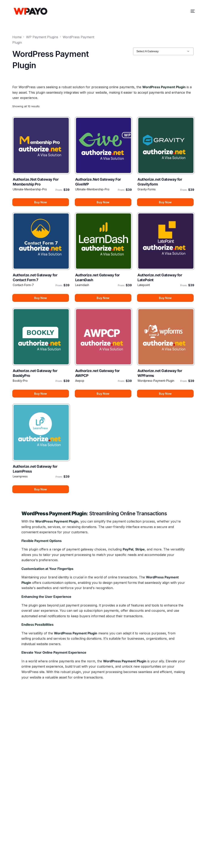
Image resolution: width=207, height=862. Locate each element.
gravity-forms (146, 189)
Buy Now (40, 202)
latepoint (143, 285)
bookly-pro (20, 380)
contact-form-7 (23, 285)
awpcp (79, 380)
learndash (82, 285)
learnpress (20, 476)
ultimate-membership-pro (30, 189)
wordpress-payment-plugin (155, 380)
